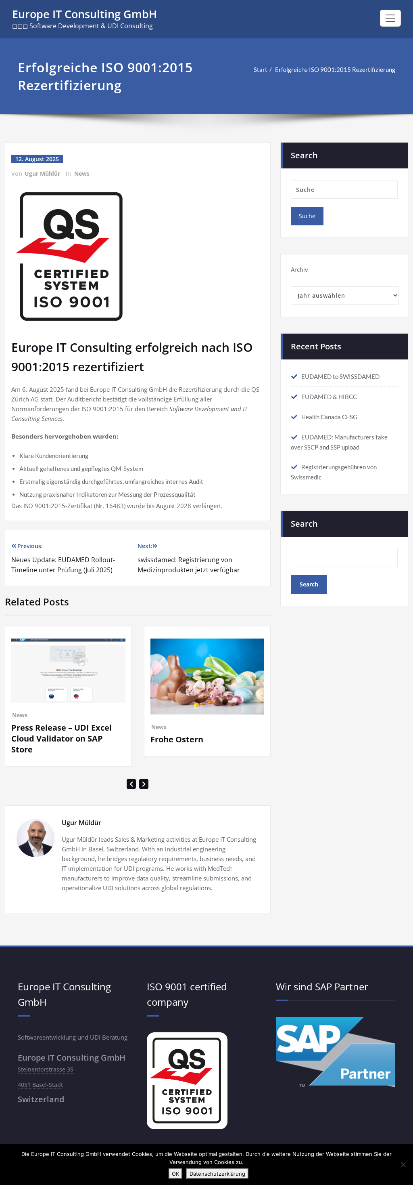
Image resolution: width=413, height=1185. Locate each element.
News (82, 173)
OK (175, 1173)
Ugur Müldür (42, 173)
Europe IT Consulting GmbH (84, 13)
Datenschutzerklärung (217, 1173)
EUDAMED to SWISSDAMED (340, 376)
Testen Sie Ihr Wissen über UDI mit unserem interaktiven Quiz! (216, 788)
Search (304, 523)
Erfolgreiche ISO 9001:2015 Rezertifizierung (335, 69)
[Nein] (403, 1164)
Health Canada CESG (329, 416)
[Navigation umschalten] (390, 18)
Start (260, 69)
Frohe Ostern (50, 739)
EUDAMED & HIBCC (329, 396)
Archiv (299, 269)
